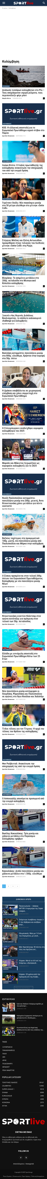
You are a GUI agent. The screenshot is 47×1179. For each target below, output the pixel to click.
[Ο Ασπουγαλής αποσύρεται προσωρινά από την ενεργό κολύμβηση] (23, 785)
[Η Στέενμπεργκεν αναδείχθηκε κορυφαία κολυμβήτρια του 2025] (23, 414)
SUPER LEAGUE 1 (8, 914)
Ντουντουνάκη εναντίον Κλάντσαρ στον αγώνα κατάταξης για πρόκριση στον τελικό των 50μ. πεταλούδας (21, 619)
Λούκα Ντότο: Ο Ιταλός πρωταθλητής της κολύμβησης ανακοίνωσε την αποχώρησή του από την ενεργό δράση (22, 168)
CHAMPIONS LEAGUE (7, 968)
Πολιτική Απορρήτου (37, 1176)
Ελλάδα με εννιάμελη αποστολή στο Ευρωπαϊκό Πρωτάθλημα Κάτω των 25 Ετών (21, 656)
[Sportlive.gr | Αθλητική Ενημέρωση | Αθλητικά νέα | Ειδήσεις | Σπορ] (23, 1121)
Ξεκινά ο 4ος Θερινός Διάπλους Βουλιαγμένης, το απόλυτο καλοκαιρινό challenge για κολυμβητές (21, 318)
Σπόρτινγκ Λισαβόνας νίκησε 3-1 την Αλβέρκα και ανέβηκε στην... (31, 922)
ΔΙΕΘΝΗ (5, 955)
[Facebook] (21, 1158)
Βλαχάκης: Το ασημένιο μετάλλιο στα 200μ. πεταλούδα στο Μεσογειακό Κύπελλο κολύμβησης (20, 280)
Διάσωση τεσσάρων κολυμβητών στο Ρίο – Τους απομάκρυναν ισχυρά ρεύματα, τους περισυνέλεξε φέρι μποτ (23, 93)
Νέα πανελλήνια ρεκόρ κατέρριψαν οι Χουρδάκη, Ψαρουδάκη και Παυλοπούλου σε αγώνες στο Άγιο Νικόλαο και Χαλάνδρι (23, 694)
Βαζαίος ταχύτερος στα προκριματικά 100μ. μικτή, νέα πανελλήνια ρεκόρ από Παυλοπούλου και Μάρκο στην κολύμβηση (22, 541)
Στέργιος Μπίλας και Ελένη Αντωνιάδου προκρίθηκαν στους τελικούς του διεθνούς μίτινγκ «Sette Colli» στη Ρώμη (23, 243)
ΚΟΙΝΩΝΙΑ (6, 86)
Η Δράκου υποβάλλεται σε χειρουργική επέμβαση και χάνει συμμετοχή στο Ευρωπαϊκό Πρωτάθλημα (21, 393)
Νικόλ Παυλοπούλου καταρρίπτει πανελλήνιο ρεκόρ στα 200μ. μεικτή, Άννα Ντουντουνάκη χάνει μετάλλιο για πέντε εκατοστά (23, 502)
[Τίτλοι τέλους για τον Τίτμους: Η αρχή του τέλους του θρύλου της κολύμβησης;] (23, 715)
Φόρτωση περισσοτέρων (22, 988)
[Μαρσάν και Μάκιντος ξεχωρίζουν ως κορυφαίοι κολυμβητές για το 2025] (23, 449)
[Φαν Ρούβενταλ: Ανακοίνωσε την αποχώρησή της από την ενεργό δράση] (23, 750)
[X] (26, 1158)
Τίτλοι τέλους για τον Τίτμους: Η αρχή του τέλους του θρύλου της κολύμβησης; (23, 730)
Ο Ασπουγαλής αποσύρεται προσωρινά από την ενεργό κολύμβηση (23, 800)
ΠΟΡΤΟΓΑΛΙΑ (7, 928)
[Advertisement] (23, 34)
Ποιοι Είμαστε (7, 1176)
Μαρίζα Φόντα (6, 98)
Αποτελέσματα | (19, 1164)
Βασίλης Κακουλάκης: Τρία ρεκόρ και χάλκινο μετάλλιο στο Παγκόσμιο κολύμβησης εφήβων (20, 836)
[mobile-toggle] (3, 3)
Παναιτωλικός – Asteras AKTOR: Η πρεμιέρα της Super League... (31, 908)
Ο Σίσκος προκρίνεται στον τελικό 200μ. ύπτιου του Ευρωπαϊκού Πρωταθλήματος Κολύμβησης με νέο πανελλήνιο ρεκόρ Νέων (22, 579)
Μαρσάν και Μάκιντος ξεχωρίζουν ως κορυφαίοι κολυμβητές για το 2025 (20, 464)
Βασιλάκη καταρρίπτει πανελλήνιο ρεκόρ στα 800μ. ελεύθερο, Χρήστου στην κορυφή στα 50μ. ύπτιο (23, 356)
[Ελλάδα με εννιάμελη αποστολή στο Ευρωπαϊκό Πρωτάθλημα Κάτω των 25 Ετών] (23, 640)
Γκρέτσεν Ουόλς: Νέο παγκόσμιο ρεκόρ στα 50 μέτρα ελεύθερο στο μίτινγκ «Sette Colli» (23, 205)
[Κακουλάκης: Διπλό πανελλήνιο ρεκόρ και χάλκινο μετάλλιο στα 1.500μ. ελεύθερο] (23, 857)
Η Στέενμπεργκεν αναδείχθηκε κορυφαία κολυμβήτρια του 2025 (22, 429)
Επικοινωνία (17, 1176)
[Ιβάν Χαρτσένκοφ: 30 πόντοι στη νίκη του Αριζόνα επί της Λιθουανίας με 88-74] (10, 951)
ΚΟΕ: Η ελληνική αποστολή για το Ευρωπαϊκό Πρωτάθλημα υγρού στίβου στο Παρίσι (23, 130)
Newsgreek (30, 1164)
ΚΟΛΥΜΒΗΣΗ (7, 124)
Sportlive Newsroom (8, 136)
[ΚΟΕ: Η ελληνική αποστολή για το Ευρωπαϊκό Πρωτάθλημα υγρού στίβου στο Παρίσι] (23, 114)
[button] (44, 3)
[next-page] (17, 886)
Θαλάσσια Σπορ (8, 312)
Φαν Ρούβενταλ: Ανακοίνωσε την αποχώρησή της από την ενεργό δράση (21, 765)
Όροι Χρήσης (26, 1176)
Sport (5, 829)
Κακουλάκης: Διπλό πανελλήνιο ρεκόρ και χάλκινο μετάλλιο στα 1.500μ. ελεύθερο (23, 872)
